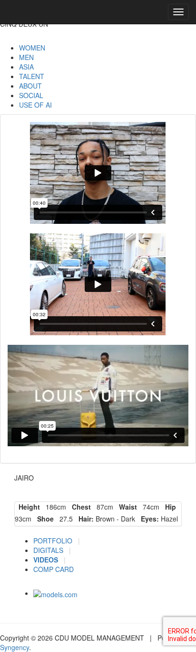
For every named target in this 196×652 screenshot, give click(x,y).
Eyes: (148, 518)
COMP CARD (53, 569)
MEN (26, 57)
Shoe (43, 518)
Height (27, 507)
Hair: (84, 518)
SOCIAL (31, 95)
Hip (168, 507)
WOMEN (32, 47)
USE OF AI (35, 105)
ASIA (26, 66)
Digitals (49, 550)
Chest (79, 507)
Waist (126, 507)
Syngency (14, 647)
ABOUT (30, 85)
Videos (46, 559)
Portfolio (53, 540)
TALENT (31, 76)
